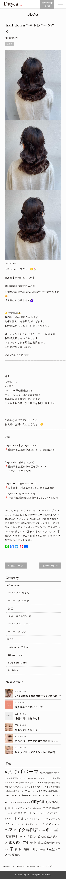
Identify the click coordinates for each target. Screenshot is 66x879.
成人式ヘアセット (22, 842)
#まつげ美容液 (46, 773)
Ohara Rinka (16, 655)
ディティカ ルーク (18, 600)
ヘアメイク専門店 (21, 830)
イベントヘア (11, 813)
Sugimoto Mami (17, 662)
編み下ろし (31, 849)
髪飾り (16, 854)
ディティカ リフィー (21, 624)
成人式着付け (46, 842)
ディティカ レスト (18, 631)
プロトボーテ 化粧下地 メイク (26, 824)
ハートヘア (43, 819)
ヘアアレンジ (51, 823)
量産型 (42, 850)
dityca (38, 801)
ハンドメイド (31, 819)
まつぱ (26, 808)
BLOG (9, 44)
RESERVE (47, 4)
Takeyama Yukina (18, 647)
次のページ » (50, 565)
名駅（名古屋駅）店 (19, 616)
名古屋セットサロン (21, 836)
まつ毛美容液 (51, 808)
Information (13, 585)
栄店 (10, 608)
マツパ (42, 830)
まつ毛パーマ (36, 808)
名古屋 (52, 830)
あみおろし (53, 801)
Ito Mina (13, 670)
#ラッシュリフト (22, 802)
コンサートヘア (28, 812)
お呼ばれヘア (13, 808)
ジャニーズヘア (46, 813)
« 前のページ (15, 565)
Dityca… (7, 866)
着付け (19, 849)
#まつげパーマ (22, 771)
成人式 (42, 836)
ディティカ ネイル (18, 593)
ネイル (19, 818)
